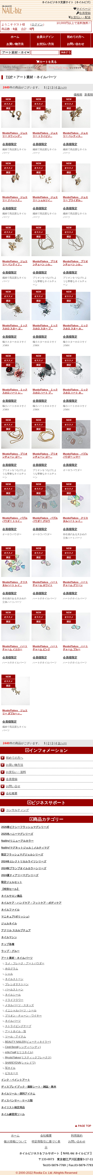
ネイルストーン (14, 979)
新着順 (88, 94)
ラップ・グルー (10, 951)
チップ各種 (7, 944)
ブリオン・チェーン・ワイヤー (23, 1015)
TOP (9, 77)
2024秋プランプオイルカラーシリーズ (23, 868)
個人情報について (15, 1141)
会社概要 (11, 793)
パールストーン (14, 989)
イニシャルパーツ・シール (20, 1010)
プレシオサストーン (17, 984)
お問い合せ (13, 786)
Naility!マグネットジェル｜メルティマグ (25, 847)
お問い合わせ (75, 44)
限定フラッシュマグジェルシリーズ (22, 854)
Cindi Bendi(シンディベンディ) (23, 1047)
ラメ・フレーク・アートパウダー (24, 963)
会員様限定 (9, 144)
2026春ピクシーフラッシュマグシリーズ (25, 826)
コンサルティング (17, 810)
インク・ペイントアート (15, 1079)
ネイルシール (13, 994)
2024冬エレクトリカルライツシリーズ (23, 861)
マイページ (83, 8)
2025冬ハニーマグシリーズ (17, 833)
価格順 (78, 94)
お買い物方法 (15, 44)
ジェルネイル (9, 923)
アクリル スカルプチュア (16, 930)
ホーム (15, 36)
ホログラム (11, 968)
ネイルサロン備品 (11, 895)
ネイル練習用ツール (13, 1114)
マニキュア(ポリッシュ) (15, 916)
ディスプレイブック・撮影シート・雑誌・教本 (28, 1086)
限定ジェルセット (11, 882)
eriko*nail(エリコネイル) (19, 1052)
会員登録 (85, 13)
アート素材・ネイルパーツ (17, 957)
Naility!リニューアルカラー (17, 840)
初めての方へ (75, 36)
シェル (9, 973)
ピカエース (11, 1073)
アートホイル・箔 (15, 1031)
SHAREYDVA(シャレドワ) (20, 1062)
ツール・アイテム (15, 1036)
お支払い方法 (45, 44)
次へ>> (62, 87)
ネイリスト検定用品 (13, 1107)
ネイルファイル (10, 909)
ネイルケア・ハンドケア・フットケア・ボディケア (31, 902)
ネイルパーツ (13, 1020)
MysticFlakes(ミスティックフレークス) (28, 1057)
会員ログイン (45, 36)
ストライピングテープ (18, 1026)
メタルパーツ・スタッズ (19, 1005)
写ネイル (10, 1067)
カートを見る (48, 61)
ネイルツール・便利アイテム (18, 1093)
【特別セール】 (10, 888)
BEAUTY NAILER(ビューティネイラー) (28, 1041)
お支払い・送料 (16, 772)
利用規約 (77, 1135)
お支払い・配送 (81, 17)
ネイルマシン (9, 937)
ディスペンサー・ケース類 (17, 1100)
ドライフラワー (14, 999)
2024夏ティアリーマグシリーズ (19, 875)
